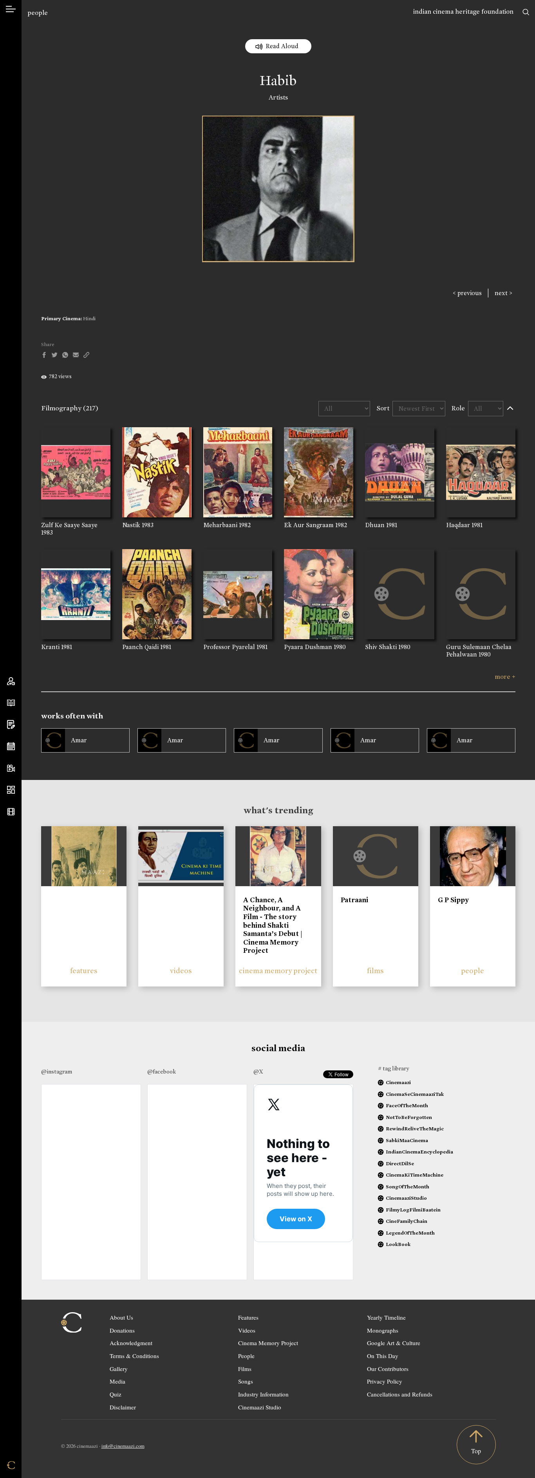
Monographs (382, 1330)
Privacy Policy (384, 1381)
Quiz (115, 1394)
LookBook (398, 1244)
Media (117, 1381)
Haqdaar (458, 525)
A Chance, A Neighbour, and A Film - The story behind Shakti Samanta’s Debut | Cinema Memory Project (272, 925)
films (375, 970)
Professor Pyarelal (229, 647)
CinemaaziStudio (406, 1198)
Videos (246, 1330)
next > (503, 293)
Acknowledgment (131, 1343)
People (246, 1356)
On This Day (382, 1356)
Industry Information (263, 1394)
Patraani (354, 900)
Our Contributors (387, 1369)
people (37, 13)
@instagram (56, 1071)
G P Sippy (453, 900)
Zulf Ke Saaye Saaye (69, 525)
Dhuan (375, 525)
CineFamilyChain (406, 1221)
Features (248, 1317)
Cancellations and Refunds (399, 1394)
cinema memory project (278, 970)
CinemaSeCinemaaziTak (415, 1094)
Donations (122, 1330)
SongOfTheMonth (407, 1187)
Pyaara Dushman (308, 647)
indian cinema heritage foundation (463, 11)
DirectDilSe (400, 1163)
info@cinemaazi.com (123, 1445)
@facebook (161, 1071)
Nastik (131, 525)
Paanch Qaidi (140, 647)
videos (181, 970)
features (84, 970)
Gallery (119, 1369)
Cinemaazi (398, 1082)
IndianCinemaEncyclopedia (419, 1152)
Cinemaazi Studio (259, 1407)
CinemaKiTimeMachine (414, 1175)
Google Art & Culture (393, 1343)
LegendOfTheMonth (410, 1233)
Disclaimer (123, 1407)
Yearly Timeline (386, 1317)
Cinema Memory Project (268, 1343)
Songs (245, 1381)
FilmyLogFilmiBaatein (413, 1210)
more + (505, 677)
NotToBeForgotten (409, 1117)
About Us (121, 1317)
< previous (467, 293)
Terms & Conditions (134, 1356)
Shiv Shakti (381, 647)
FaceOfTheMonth (407, 1105)
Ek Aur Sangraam (309, 525)
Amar (79, 740)
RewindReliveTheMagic (415, 1129)
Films (244, 1369)
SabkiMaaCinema (407, 1140)
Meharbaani (220, 525)
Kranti (50, 647)
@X (258, 1071)
